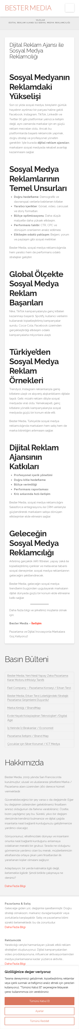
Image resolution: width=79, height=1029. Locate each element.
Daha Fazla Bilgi (15, 886)
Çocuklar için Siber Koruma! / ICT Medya (33, 744)
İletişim (36, 623)
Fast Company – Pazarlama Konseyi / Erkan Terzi (39, 688)
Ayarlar (39, 1011)
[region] (39, 997)
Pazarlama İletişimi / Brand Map (28, 736)
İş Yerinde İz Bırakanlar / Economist (30, 728)
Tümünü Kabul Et (39, 1001)
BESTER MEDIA (28, 7)
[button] (69, 8)
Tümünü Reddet (39, 1021)
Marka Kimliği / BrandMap (24, 708)
